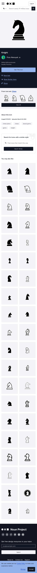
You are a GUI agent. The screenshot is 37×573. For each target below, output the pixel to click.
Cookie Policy (21, 563)
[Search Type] (5, 8)
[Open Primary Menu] (3, 4)
